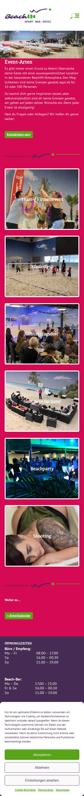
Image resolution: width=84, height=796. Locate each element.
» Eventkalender (19, 615)
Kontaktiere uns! (19, 134)
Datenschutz (45, 790)
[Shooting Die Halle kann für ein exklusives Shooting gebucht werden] (42, 570)
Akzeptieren (42, 754)
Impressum (62, 790)
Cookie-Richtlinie (25, 790)
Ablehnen (42, 767)
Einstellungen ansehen (42, 780)
